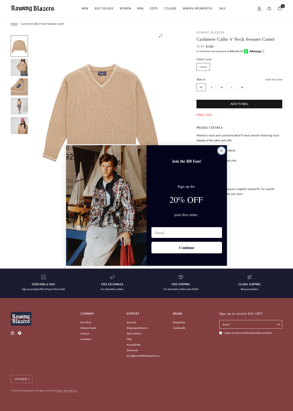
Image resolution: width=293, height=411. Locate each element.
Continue (186, 247)
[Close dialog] (221, 150)
